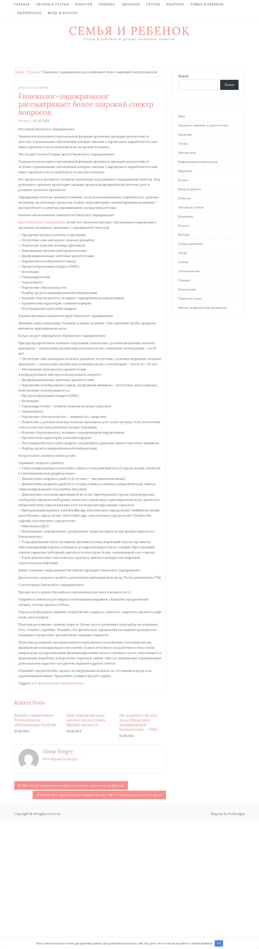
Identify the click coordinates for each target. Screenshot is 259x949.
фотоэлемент (48, 683)
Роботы (183, 235)
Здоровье (130, 4)
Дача (181, 116)
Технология (39, 87)
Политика (185, 216)
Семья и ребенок (207, 4)
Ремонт (183, 225)
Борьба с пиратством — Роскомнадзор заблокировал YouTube (35, 720)
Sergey (23, 120)
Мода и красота (63, 13)
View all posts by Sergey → (62, 759)
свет (33, 683)
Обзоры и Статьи (52, 4)
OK (219, 943)
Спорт (182, 253)
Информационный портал (197, 162)
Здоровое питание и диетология (203, 125)
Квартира (176, 4)
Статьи (153, 4)
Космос (183, 180)
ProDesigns (236, 814)
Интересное (29, 13)
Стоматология (189, 271)
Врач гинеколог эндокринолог (42, 222)
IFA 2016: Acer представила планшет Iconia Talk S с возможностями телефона (99, 795)
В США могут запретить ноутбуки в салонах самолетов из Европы (71, 785)
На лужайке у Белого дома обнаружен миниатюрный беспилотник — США (138, 722)
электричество (72, 683)
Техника (107, 4)
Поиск (183, 76)
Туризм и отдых (190, 298)
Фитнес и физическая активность (202, 307)
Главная (22, 4)
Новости (84, 4)
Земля (23, 87)
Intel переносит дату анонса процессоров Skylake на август (86, 720)
